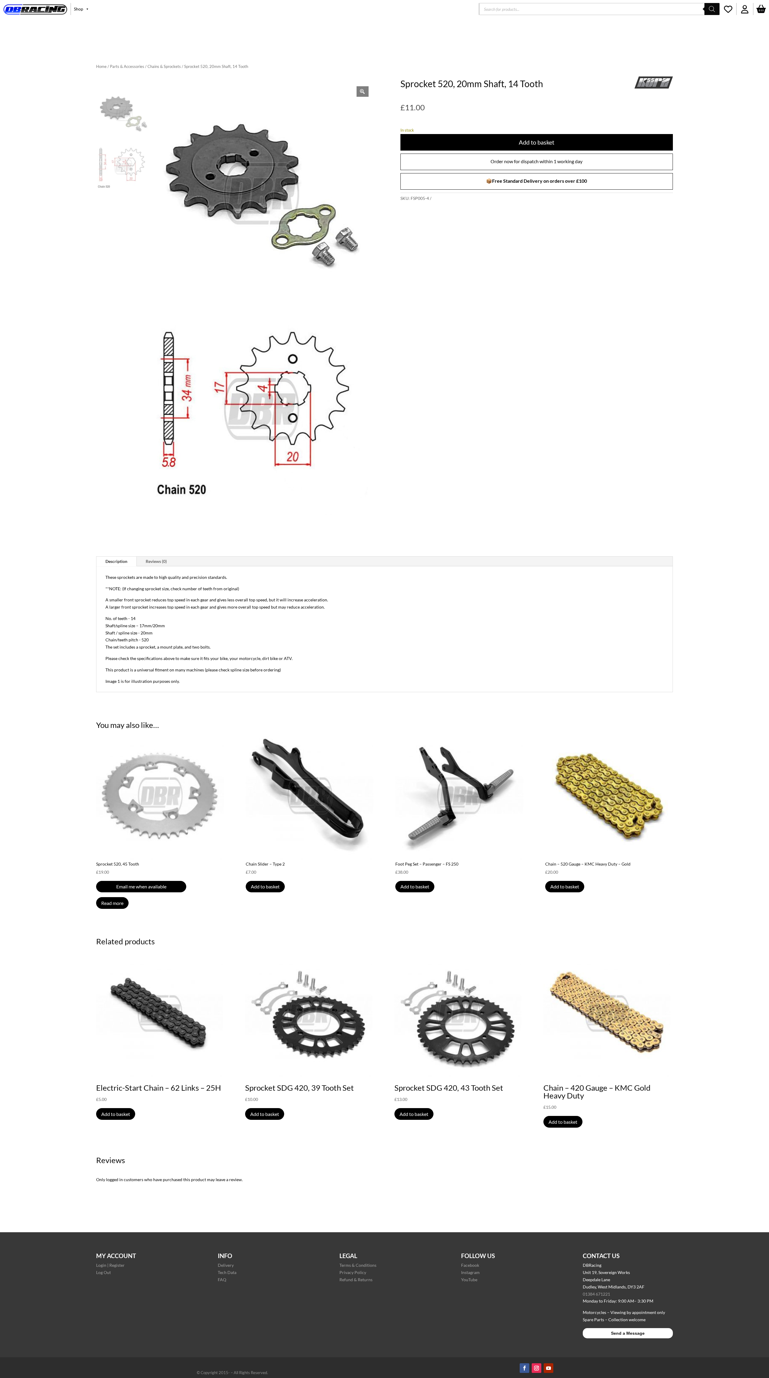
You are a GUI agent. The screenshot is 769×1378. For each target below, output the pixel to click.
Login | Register (110, 1265)
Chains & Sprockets (164, 66)
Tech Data (227, 1272)
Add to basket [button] (265, 886)
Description (116, 561)
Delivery (226, 1265)
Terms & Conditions (357, 1265)
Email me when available (141, 886)
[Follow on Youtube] (548, 1368)
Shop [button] (78, 8)
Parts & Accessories (127, 66)
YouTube (469, 1279)
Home (101, 66)
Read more (112, 903)
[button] (745, 9)
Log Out (103, 1272)
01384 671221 (596, 1294)
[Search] (711, 9)
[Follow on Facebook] (524, 1368)
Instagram (470, 1272)
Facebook (470, 1265)
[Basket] (761, 9)
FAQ (222, 1279)
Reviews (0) (156, 561)
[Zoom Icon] (363, 91)
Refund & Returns (355, 1279)
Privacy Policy (352, 1272)
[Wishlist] (728, 9)
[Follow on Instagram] (536, 1368)
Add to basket (536, 142)
